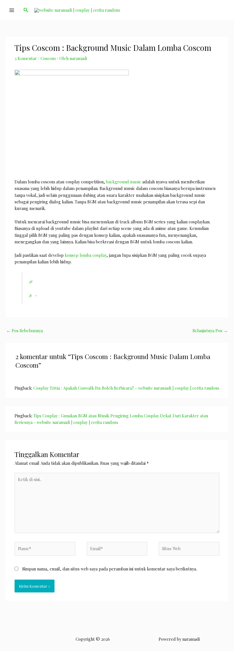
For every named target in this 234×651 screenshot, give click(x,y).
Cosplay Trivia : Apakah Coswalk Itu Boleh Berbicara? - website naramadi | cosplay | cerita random (126, 388)
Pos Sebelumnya (24, 330)
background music (123, 182)
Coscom (48, 58)
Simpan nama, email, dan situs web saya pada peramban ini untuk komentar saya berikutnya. (109, 569)
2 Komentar (26, 58)
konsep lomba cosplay (85, 255)
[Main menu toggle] (12, 10)
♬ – (33, 295)
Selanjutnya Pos (210, 330)
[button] (26, 10)
